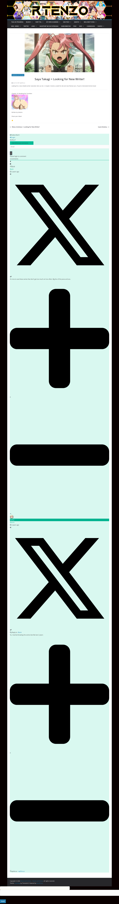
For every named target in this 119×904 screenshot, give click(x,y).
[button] (32, 22)
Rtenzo (23, 83)
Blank (20, 632)
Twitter (26, 26)
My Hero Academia (52, 22)
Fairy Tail (38, 22)
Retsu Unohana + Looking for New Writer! (26, 127)
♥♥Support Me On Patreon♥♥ (49, 26)
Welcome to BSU (89, 22)
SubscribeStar (66, 26)
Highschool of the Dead (18, 75)
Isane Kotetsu (102, 127)
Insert (3, 901)
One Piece (66, 22)
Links (33, 26)
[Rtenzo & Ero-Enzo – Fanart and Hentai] (59, 2)
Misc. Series (15, 26)
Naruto (76, 22)
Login (13, 137)
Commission (91, 26)
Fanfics (100, 26)
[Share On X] (59, 274)
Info (80, 26)
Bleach (28, 22)
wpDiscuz (21, 871)
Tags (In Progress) (17, 22)
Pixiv (74, 26)
